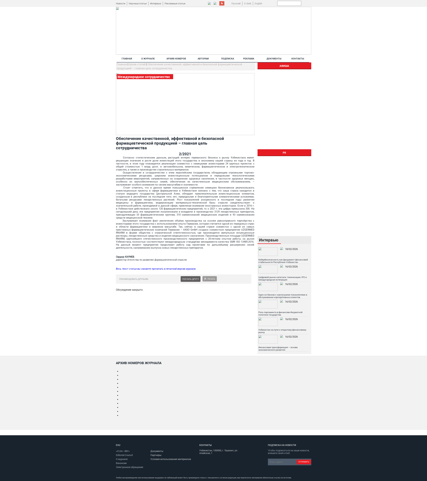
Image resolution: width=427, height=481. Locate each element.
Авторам (203, 58)
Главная (127, 58)
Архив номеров (176, 58)
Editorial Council (124, 455)
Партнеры (155, 455)
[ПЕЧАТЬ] (205, 279)
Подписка (227, 58)
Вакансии (121, 463)
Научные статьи (138, 3)
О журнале (148, 58)
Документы (274, 58)
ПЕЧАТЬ (211, 279)
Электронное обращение (129, 467)
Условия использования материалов (170, 459)
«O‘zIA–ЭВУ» (123, 451)
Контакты (297, 58)
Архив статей (137, 64)
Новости (120, 3)
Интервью (155, 3)
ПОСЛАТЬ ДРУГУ (190, 279)
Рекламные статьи (175, 3)
